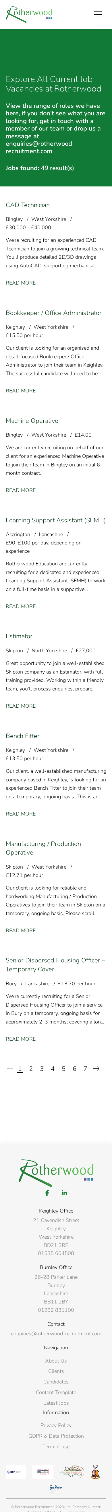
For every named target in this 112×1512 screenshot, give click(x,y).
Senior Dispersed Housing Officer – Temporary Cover (55, 965)
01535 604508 (56, 1253)
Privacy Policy (56, 1425)
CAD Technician (28, 205)
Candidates (56, 1381)
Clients (56, 1371)
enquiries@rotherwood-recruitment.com (56, 1333)
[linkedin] (64, 1193)
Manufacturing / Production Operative (43, 848)
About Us (56, 1360)
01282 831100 (56, 1310)
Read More (21, 282)
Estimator (19, 636)
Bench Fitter (23, 736)
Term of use (56, 1446)
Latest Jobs (56, 1403)
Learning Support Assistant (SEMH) (56, 520)
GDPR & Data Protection (56, 1436)
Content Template (56, 1392)
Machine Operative (32, 421)
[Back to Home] (29, 14)
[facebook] (47, 1193)
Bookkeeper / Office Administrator (54, 313)
